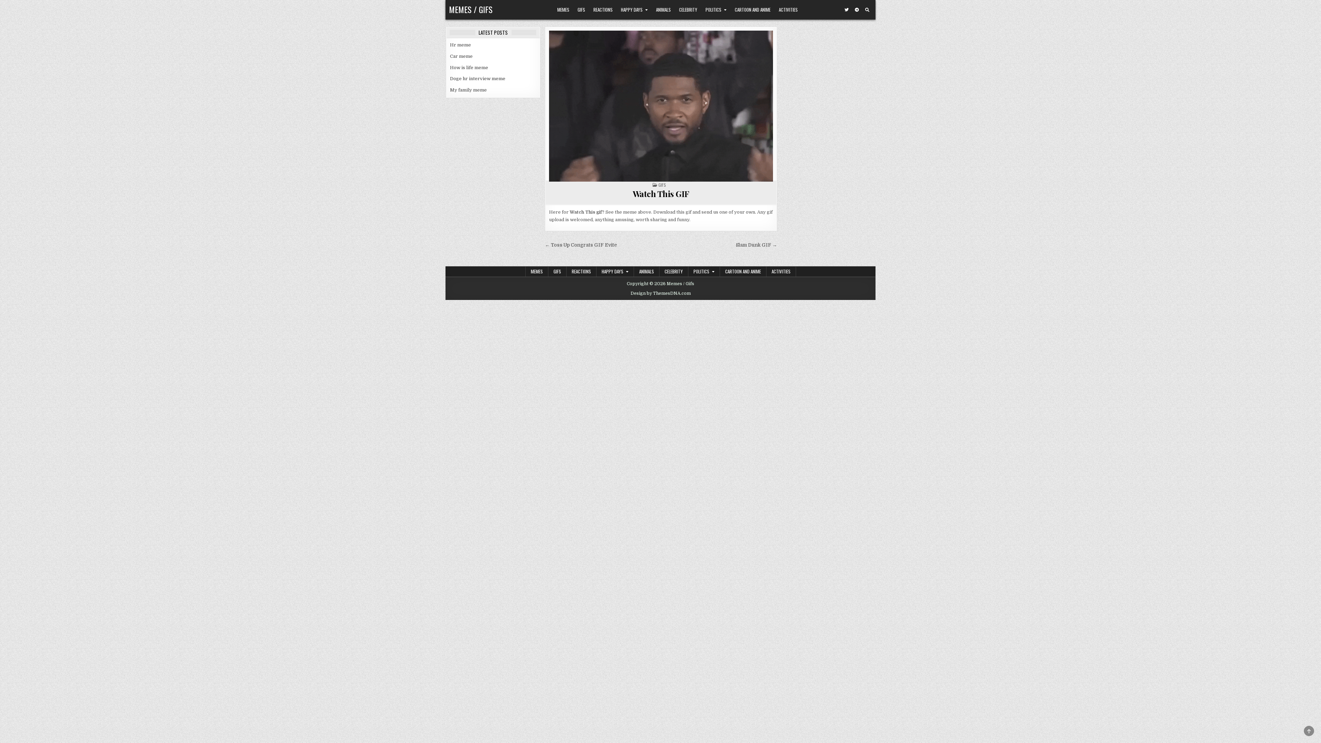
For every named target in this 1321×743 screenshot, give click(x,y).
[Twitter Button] (846, 10)
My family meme (468, 90)
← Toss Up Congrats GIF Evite (581, 245)
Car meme (461, 56)
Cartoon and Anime (753, 9)
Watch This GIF (661, 193)
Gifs (581, 9)
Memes (563, 9)
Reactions (603, 9)
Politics (713, 9)
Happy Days (632, 9)
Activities (788, 9)
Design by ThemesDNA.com (661, 293)
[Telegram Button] (856, 10)
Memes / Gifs (471, 9)
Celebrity (688, 9)
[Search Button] (867, 10)
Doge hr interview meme (477, 78)
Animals (663, 9)
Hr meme (460, 44)
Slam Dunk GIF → (756, 245)
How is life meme (469, 67)
